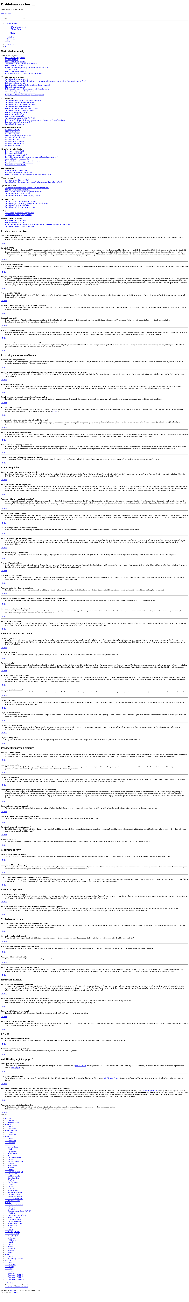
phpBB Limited (80, 1066)
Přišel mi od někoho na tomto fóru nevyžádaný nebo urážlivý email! (28, 174)
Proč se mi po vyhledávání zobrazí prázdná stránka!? (23, 192)
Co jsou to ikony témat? (13, 145)
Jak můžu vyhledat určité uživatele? (17, 194)
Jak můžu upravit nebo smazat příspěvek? (19, 102)
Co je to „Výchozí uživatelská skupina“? (19, 163)
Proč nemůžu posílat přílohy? (15, 114)
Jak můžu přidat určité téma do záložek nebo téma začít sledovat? (27, 203)
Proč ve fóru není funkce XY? (15, 222)
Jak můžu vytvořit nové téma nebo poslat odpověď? (23, 100)
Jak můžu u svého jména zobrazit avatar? (19, 91)
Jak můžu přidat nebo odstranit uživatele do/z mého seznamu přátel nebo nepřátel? (33, 182)
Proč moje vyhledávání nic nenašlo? (17, 190)
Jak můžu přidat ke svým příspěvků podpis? (20, 104)
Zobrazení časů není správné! (15, 83)
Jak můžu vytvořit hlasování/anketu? (17, 106)
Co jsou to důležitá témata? (14, 141)
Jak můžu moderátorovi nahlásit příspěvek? (20, 118)
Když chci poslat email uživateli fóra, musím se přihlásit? (24, 95)
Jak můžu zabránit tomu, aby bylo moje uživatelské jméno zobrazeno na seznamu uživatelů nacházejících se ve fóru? (45, 81)
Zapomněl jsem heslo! (12, 69)
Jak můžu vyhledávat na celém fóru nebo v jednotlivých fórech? (27, 188)
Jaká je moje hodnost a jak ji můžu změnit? (20, 93)
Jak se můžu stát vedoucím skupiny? (17, 159)
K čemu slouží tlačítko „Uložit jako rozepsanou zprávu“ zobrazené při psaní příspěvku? (35, 120)
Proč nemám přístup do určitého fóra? (18, 112)
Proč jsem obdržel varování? (15, 116)
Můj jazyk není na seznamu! (15, 87)
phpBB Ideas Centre (111, 1078)
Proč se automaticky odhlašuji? (16, 71)
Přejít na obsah (6, 13)
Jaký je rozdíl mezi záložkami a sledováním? (20, 201)
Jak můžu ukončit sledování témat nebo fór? (20, 207)
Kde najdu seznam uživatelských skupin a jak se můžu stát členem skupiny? (31, 157)
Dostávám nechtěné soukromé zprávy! (18, 172)
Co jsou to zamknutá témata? (15, 143)
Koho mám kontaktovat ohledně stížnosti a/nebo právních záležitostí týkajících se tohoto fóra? (37, 224)
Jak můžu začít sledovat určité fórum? (18, 205)
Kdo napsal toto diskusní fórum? (16, 220)
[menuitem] (18, 27)
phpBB (54, 411)
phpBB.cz (16, 1292)
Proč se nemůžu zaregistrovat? (15, 62)
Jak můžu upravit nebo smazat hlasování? (19, 110)
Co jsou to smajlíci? (12, 134)
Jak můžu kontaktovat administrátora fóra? (19, 226)
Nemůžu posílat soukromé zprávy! (17, 170)
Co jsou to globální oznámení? (15, 137)
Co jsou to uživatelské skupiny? (16, 155)
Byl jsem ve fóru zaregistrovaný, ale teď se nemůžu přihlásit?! (26, 67)
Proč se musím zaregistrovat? (15, 58)
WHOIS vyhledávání (150, 1090)
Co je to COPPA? (11, 60)
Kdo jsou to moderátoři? (13, 153)
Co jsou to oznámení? (12, 139)
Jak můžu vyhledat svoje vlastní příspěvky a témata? (23, 195)
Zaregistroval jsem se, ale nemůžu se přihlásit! (21, 64)
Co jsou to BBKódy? (12, 130)
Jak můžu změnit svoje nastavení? (17, 79)
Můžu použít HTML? (12, 132)
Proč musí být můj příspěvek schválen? (18, 122)
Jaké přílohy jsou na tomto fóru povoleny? (19, 213)
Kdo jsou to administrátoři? (14, 151)
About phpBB (15, 1068)
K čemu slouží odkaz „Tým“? (15, 165)
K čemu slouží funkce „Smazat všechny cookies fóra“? (24, 73)
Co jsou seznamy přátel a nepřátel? (17, 180)
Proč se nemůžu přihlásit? (14, 66)
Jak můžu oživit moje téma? (14, 124)
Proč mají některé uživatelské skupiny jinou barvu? (22, 161)
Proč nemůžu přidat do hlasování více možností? (22, 108)
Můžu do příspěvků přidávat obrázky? (18, 136)
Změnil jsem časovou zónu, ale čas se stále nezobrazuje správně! (27, 85)
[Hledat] (24, 18)
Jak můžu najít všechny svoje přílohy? (18, 215)
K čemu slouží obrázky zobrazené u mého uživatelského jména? (27, 89)
